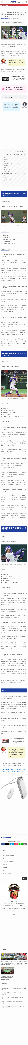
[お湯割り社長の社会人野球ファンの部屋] (14, 2)
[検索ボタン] (26, 2)
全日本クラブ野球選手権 (8, 855)
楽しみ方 (5, 858)
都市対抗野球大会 (6, 18)
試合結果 (5, 867)
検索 (24, 878)
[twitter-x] (14, 914)
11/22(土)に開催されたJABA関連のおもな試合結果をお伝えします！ (13, 1002)
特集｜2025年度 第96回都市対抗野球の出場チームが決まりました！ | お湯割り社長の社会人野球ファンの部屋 (17, 740)
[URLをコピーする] (25, 844)
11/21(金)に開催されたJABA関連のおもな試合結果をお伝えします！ (13, 1006)
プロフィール (8, 159)
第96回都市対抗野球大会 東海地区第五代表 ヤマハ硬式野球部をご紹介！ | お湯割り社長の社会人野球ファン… (17, 79)
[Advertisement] (14, 130)
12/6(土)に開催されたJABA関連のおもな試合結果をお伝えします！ (14, 989)
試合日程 (5, 864)
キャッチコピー (8, 158)
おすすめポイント (9, 161)
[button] (3, 844)
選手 (4, 870)
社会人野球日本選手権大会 (9, 861)
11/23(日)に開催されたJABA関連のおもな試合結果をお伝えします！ (13, 997)
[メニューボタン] (2, 2)
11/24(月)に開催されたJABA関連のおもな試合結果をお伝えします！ (13, 993)
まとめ (5, 183)
